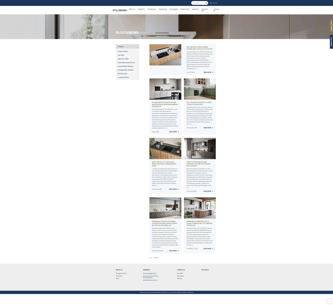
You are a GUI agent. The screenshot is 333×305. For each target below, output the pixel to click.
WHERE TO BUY (331, 26)
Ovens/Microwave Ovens (126, 62)
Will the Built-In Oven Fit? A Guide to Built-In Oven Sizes (199, 103)
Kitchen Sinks (122, 74)
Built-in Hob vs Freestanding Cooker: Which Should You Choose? (200, 48)
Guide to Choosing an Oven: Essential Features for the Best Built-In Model (199, 164)
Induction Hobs (123, 59)
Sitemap (179, 278)
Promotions (185, 9)
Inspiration (163, 9)
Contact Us (216, 10)
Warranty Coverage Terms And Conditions (151, 276)
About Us (132, 9)
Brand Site (214, 3)
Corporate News (123, 77)
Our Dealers (180, 276)
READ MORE (207, 72)
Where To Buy (205, 10)
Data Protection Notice (150, 280)
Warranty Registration (150, 273)
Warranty (195, 9)
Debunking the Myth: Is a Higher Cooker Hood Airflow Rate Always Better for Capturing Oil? (164, 223)
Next (156, 258)
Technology (152, 9)
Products (141, 9)
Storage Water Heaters (126, 70)
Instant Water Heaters (125, 66)
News (117, 278)
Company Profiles (121, 273)
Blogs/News (174, 9)
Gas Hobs (121, 55)
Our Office (180, 273)
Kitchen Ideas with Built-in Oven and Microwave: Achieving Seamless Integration (165, 104)
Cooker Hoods (123, 51)
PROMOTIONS (331, 41)
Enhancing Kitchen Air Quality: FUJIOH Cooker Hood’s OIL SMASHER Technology (199, 223)
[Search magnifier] (206, 3)
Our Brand (119, 276)
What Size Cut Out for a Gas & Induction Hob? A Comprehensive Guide (164, 164)
